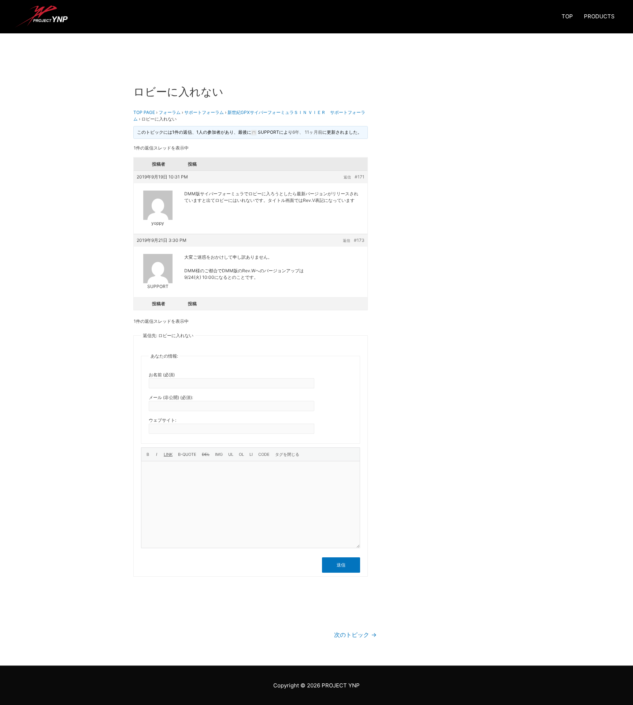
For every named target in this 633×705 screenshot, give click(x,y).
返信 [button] (347, 177)
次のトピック (355, 634)
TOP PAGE (144, 112)
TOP (567, 16)
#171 (359, 177)
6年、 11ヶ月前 (307, 132)
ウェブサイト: (162, 420)
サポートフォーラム (204, 112)
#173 (359, 240)
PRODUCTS (599, 16)
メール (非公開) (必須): (171, 397)
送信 (341, 565)
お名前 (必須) (162, 374)
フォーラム (170, 112)
